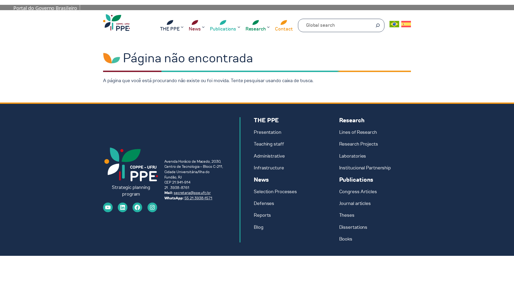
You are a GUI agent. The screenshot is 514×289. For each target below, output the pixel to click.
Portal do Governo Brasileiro (45, 8)
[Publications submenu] (238, 26)
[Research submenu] (268, 26)
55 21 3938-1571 (198, 198)
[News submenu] (203, 26)
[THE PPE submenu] (182, 26)
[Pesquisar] (377, 25)
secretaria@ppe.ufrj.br (192, 192)
